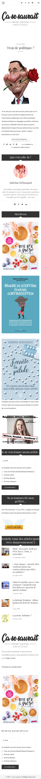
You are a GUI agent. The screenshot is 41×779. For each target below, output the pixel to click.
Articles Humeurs (10, 481)
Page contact (11, 658)
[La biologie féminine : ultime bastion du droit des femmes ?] (5, 603)
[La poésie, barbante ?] (5, 618)
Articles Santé (9, 475)
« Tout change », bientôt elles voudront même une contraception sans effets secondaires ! (26, 568)
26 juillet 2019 (17, 575)
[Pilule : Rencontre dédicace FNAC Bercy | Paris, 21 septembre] (5, 552)
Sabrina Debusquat (21, 147)
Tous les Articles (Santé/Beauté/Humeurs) (19, 472)
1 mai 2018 (16, 609)
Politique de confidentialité (11, 667)
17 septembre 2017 (19, 557)
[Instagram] (32, 3)
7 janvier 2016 (17, 593)
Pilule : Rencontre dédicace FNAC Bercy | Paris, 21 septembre (25, 551)
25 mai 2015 (20, 44)
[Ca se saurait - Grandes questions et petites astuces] (20, 18)
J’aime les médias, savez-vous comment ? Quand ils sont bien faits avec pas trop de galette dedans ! (26, 586)
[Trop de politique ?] (20, 79)
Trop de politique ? (20, 48)
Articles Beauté (9, 478)
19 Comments (27, 144)
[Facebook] (25, 3)
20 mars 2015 (17, 619)
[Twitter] (21, 3)
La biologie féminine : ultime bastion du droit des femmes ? (25, 603)
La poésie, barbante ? (22, 615)
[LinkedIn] (28, 3)
